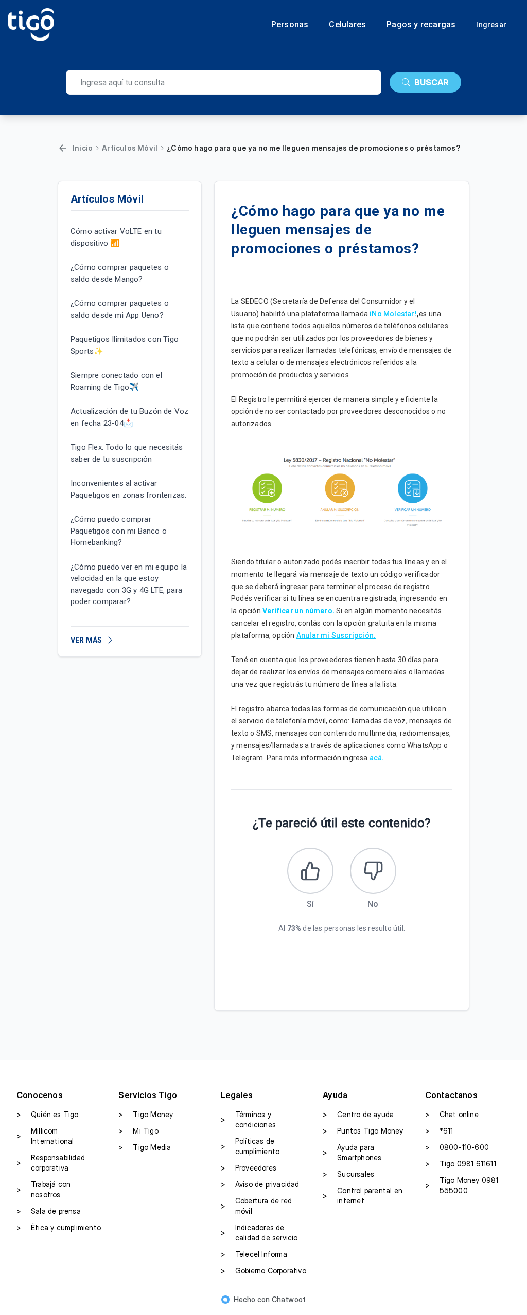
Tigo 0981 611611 (460, 1163)
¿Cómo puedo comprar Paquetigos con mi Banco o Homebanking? (119, 531)
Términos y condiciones (248, 1119)
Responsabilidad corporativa (50, 1162)
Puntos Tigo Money (363, 1130)
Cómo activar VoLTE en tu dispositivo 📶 (116, 237)
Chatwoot (289, 1299)
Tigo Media (144, 1147)
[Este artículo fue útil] (310, 871)
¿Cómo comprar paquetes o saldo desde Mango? (120, 273)
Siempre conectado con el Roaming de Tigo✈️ (116, 381)
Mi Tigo (138, 1130)
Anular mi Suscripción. (336, 635)
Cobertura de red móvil (256, 1205)
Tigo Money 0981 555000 (462, 1185)
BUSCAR (431, 82)
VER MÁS (86, 640)
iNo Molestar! (393, 313)
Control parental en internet (362, 1195)
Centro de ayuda (358, 1114)
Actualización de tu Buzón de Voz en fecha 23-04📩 (129, 417)
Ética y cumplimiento (58, 1227)
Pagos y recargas (421, 25)
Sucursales (348, 1174)
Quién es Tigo (47, 1114)
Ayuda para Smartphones (352, 1152)
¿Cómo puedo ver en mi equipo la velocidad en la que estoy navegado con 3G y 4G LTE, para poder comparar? (129, 584)
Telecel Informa (254, 1254)
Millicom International (45, 1135)
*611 (439, 1130)
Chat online (452, 1114)
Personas (290, 25)
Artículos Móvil (129, 147)
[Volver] (63, 148)
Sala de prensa (48, 1211)
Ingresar (491, 25)
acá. (377, 758)
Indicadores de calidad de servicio (259, 1232)
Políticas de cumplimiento (250, 1146)
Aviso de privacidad (260, 1184)
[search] (224, 82)
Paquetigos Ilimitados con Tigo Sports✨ (125, 345)
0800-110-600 (457, 1147)
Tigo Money (145, 1114)
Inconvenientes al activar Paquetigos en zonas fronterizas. (128, 489)
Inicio (83, 147)
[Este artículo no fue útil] (373, 871)
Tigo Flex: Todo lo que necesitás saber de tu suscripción (127, 453)
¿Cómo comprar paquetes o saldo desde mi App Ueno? (120, 309)
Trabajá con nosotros (43, 1189)
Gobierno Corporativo (263, 1270)
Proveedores (248, 1167)
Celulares (347, 25)
